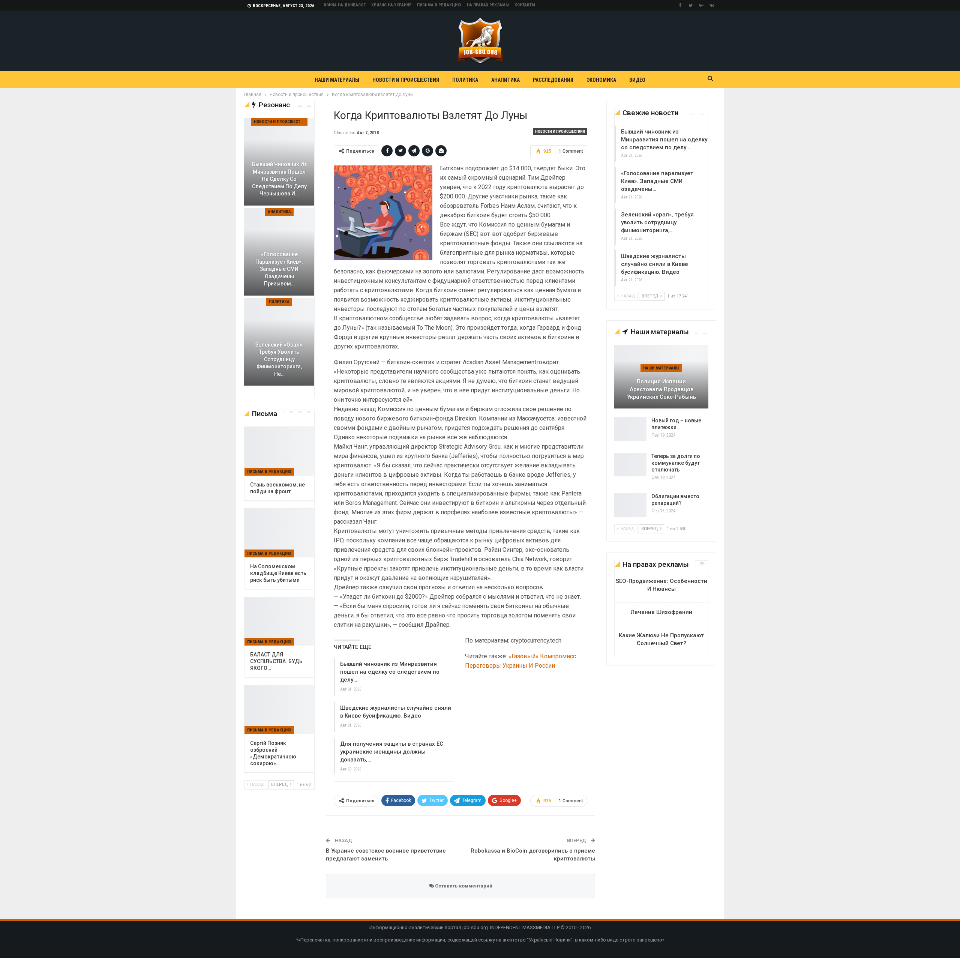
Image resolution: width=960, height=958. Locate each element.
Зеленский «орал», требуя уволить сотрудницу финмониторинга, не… (279, 359)
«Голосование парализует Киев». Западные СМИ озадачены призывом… (279, 269)
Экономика (601, 80)
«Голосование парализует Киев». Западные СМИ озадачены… (657, 181)
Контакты (524, 5)
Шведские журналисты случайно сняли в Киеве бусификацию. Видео (654, 264)
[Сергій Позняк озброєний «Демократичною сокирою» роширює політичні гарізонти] (279, 709)
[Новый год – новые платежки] (630, 429)
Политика (465, 80)
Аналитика (505, 80)
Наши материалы (337, 80)
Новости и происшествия (405, 80)
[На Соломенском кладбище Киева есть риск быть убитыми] (279, 533)
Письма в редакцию (439, 5)
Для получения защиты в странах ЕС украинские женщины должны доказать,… (391, 751)
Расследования (553, 80)
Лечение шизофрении (661, 612)
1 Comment (571, 151)
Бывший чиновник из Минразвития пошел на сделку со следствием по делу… (390, 672)
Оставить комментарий (463, 886)
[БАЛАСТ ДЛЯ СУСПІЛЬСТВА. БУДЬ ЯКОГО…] (279, 621)
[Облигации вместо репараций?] (630, 505)
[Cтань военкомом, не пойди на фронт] (279, 451)
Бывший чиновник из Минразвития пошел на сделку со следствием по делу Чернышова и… (279, 179)
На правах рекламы (488, 5)
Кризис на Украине (391, 5)
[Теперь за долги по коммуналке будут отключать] (630, 465)
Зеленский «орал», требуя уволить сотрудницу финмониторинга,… (657, 222)
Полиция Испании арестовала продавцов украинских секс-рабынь (661, 389)
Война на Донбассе (345, 5)
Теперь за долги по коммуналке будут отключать (675, 463)
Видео (637, 80)
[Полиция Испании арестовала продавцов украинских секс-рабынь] (661, 376)
